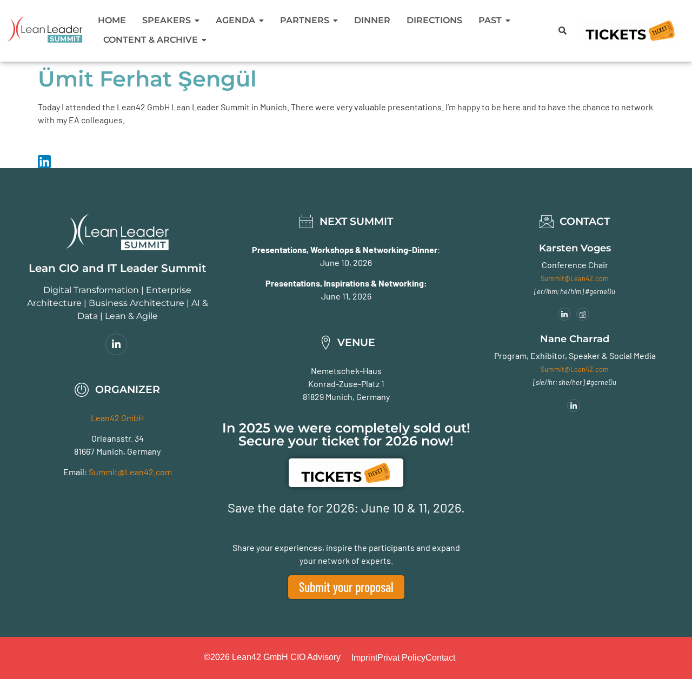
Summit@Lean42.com (130, 472)
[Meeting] (582, 314)
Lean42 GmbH (117, 417)
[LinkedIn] (116, 344)
